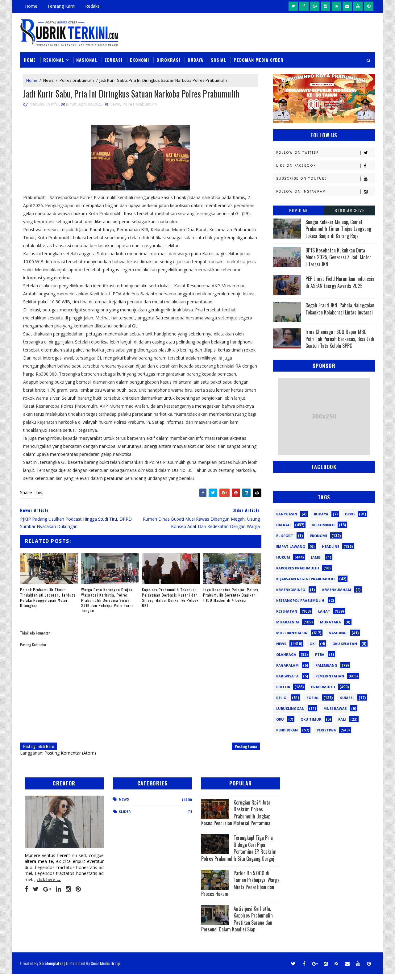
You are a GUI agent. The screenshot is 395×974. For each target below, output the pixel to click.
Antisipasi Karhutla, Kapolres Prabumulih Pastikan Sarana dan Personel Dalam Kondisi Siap (237, 919)
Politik (283, 687)
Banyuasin (286, 514)
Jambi (316, 557)
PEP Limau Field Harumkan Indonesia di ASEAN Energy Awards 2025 (340, 282)
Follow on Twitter (297, 152)
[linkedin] (58, 889)
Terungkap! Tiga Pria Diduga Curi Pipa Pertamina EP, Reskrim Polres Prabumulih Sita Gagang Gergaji (238, 848)
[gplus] (314, 6)
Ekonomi (139, 59)
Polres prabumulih (77, 80)
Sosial (218, 59)
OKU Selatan (344, 643)
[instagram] (325, 6)
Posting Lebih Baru (38, 746)
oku (280, 719)
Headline (330, 546)
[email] (347, 6)
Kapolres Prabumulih (297, 568)
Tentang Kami (61, 6)
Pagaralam (287, 665)
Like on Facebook (296, 165)
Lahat (324, 611)
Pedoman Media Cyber (259, 59)
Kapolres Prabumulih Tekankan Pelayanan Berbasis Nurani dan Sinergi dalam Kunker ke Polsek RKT (170, 597)
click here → (49, 879)
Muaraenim (287, 622)
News (48, 80)
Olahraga (286, 654)
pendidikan (287, 730)
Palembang (326, 665)
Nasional (86, 59)
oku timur (311, 719)
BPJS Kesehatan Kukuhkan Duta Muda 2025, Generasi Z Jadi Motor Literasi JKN (338, 257)
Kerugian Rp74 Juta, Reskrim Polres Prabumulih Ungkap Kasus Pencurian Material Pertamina (236, 813)
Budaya (195, 59)
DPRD (350, 514)
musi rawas (335, 708)
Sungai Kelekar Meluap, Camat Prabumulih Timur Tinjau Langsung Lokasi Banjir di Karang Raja (338, 228)
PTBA (319, 654)
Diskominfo (323, 524)
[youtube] (358, 6)
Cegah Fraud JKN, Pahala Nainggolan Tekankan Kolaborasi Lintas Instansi (340, 309)
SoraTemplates (51, 963)
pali (342, 719)
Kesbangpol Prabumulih (300, 600)
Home (31, 6)
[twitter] (293, 6)
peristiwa (326, 730)
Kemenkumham (336, 589)
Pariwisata (287, 676)
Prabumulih (323, 687)
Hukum (283, 557)
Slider (125, 811)
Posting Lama (246, 746)
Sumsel (347, 697)
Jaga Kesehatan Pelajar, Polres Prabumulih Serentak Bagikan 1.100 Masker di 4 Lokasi (230, 595)
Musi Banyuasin (292, 633)
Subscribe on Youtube (301, 178)
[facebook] (304, 6)
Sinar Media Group (105, 963)
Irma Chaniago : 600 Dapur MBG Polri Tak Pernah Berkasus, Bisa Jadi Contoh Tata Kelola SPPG (340, 338)
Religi (282, 697)
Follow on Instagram (301, 191)
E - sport (284, 535)
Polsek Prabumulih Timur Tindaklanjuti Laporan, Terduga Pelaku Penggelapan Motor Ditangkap (48, 597)
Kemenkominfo (290, 589)
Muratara (330, 622)
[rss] (336, 6)
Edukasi (114, 59)
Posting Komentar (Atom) (70, 753)
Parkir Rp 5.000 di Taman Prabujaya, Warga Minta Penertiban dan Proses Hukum (240, 883)
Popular (298, 210)
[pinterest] (368, 6)
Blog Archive (349, 210)
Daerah (283, 524)
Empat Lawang (290, 546)
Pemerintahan (329, 676)
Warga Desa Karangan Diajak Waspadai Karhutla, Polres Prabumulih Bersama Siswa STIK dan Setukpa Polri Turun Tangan (107, 600)
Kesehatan (286, 611)
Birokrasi (168, 59)
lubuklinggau (290, 708)
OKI (313, 643)
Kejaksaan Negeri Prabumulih (305, 578)
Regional (53, 59)
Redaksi (93, 6)
